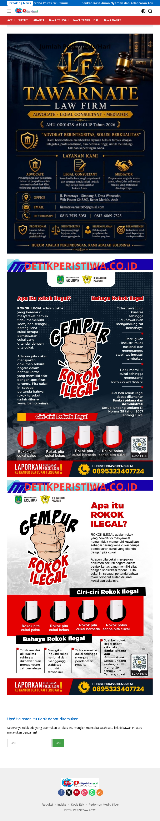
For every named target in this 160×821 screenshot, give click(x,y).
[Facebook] (61, 792)
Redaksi (47, 804)
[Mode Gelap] (143, 11)
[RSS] (99, 792)
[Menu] (10, 11)
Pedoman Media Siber (104, 804)
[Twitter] (69, 792)
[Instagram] (84, 792)
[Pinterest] (76, 792)
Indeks (62, 804)
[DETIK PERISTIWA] (26, 11)
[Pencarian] (150, 11)
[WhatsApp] (92, 792)
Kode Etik (77, 804)
